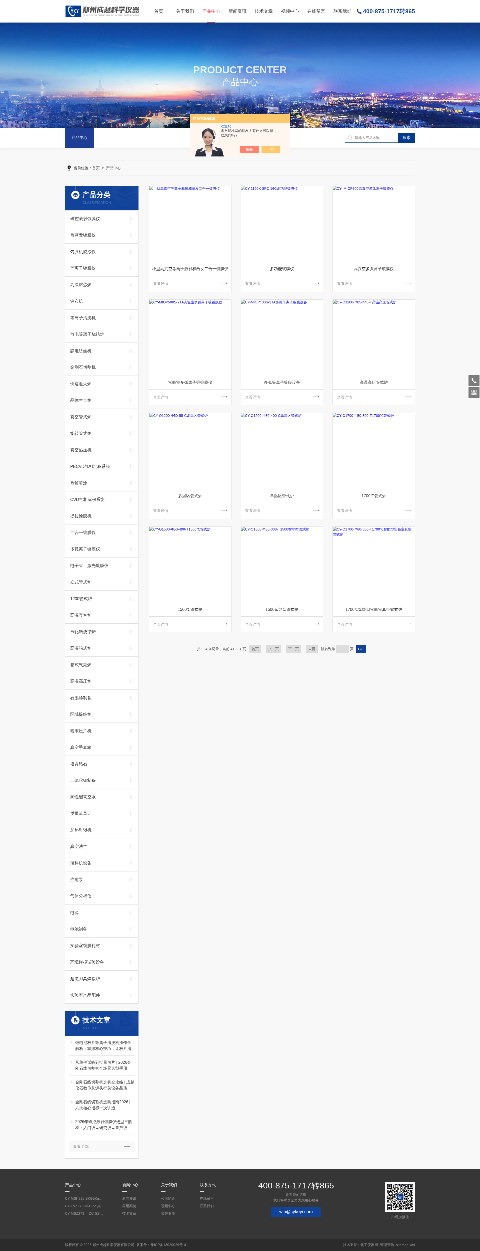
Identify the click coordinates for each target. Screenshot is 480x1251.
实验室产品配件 (85, 995)
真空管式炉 (81, 417)
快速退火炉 (81, 384)
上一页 (273, 649)
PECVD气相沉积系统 (90, 466)
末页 (311, 649)
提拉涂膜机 (81, 516)
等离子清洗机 (83, 317)
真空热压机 (81, 450)
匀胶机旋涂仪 (83, 251)
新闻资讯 (237, 11)
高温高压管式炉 (374, 382)
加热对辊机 (81, 830)
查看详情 (160, 283)
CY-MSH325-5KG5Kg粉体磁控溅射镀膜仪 (85, 1198)
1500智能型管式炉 (282, 609)
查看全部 (81, 1146)
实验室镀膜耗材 (85, 945)
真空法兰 (78, 846)
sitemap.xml (405, 1245)
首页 (158, 11)
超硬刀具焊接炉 (85, 978)
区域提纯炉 (81, 714)
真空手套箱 (81, 747)
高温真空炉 (81, 615)
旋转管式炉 (81, 433)
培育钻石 (78, 764)
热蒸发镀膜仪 (83, 235)
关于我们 (185, 11)
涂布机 (76, 301)
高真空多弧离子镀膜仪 (374, 269)
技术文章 (264, 11)
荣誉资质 (168, 1213)
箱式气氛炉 (81, 664)
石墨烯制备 (81, 697)
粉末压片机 (81, 731)
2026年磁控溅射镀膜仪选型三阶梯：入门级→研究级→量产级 (103, 1125)
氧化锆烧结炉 (83, 631)
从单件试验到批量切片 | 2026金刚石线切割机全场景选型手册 (103, 1065)
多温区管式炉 (190, 496)
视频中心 (290, 11)
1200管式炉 (81, 598)
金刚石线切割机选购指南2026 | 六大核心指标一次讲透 (102, 1105)
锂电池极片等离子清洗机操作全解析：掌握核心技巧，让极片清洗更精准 (103, 1046)
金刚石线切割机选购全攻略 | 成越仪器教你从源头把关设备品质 (104, 1085)
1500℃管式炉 (190, 609)
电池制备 (78, 929)
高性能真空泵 (83, 797)
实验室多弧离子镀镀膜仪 (190, 382)
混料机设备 (81, 863)
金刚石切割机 (83, 367)
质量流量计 (81, 813)
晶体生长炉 (81, 400)
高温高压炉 (81, 681)
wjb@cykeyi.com (296, 1211)
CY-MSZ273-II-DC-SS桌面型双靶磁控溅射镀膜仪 (85, 1213)
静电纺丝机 (81, 350)
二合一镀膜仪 (83, 532)
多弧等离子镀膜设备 (282, 382)
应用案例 (129, 1206)
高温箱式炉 (81, 648)
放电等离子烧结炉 (87, 334)
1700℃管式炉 (374, 496)
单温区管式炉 (282, 496)
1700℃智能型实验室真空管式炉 (374, 609)
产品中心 (211, 11)
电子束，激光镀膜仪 (89, 565)
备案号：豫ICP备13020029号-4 (161, 1245)
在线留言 (316, 11)
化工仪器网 (369, 1245)
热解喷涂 (78, 483)
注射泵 (76, 879)
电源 (74, 912)
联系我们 (343, 11)
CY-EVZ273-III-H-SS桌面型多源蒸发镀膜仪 (85, 1206)
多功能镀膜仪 (282, 269)
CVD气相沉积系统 (87, 499)
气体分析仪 (81, 896)
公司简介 (168, 1198)
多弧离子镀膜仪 (85, 549)
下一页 (293, 649)
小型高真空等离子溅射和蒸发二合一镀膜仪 (190, 269)
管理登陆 (387, 1245)
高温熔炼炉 (81, 284)
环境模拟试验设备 (87, 962)
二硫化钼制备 (83, 780)
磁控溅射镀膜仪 (85, 218)
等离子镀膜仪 (83, 268)
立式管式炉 (81, 582)
